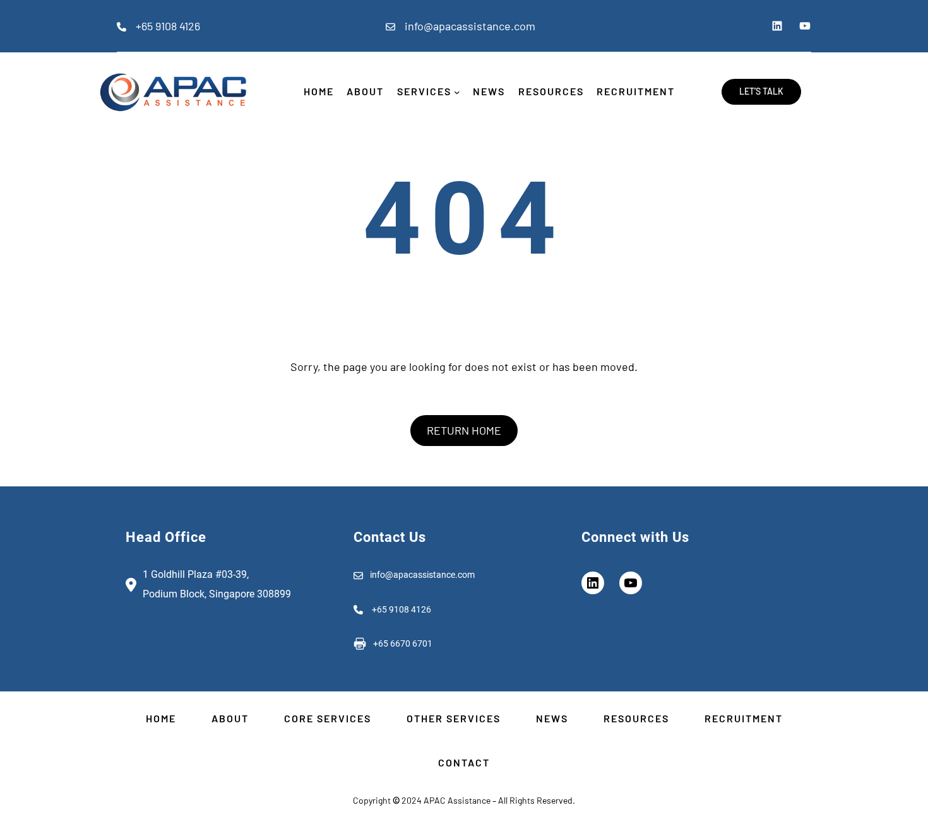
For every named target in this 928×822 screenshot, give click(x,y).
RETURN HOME (464, 430)
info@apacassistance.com (470, 26)
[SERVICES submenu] (457, 92)
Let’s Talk (761, 91)
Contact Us (390, 537)
